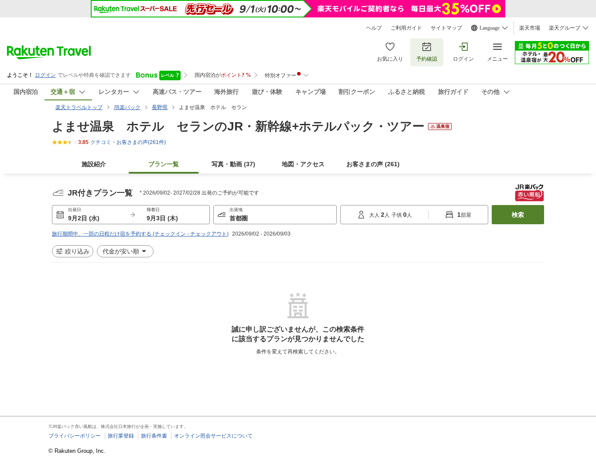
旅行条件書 (154, 436)
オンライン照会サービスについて (213, 436)
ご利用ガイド (406, 28)
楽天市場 (529, 28)
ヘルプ (374, 28)
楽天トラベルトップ (79, 107)
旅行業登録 (121, 436)
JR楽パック (127, 107)
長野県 (160, 107)
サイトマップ (446, 28)
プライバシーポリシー (74, 436)
